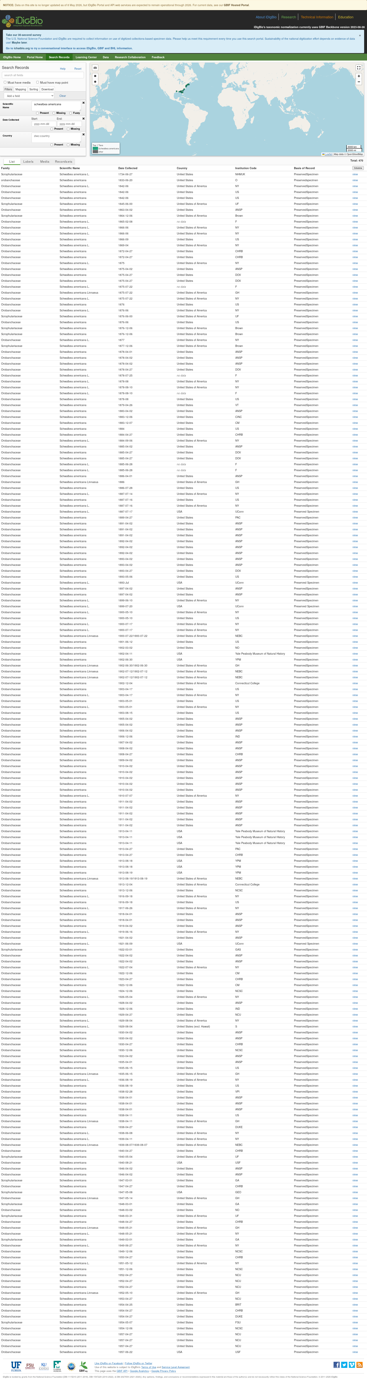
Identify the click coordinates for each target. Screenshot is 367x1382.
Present (44, 113)
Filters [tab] (8, 89)
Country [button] (182, 168)
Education (345, 16)
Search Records (59, 57)
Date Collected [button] (127, 168)
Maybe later (19, 42)
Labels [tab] (28, 161)
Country (7, 135)
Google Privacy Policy (163, 1371)
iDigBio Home (12, 57)
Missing (61, 113)
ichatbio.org (22, 48)
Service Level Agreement (176, 1367)
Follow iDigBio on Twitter (138, 1363)
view (355, 174)
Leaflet (328, 154)
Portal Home (35, 57)
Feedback (158, 57)
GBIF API (122, 1371)
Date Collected (11, 119)
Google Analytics (139, 1371)
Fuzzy (76, 113)
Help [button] (63, 68)
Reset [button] (77, 68)
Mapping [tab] (20, 89)
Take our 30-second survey (23, 35)
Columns (358, 168)
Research (288, 16)
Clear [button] (62, 96)
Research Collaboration (130, 57)
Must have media (19, 82)
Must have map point (54, 82)
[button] (83, 103)
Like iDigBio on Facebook (109, 1363)
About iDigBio (266, 16)
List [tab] (12, 161)
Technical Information (317, 16)
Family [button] (5, 168)
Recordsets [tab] (63, 161)
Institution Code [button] (246, 168)
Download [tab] (47, 89)
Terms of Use (148, 1367)
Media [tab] (45, 161)
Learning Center (86, 57)
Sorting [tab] (33, 89)
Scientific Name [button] (70, 168)
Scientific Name (8, 105)
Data (106, 57)
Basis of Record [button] (304, 168)
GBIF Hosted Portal (236, 5)
